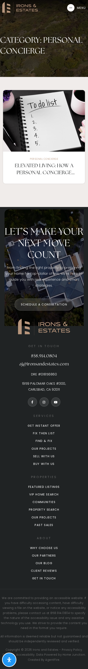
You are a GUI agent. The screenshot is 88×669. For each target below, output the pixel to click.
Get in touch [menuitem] (44, 578)
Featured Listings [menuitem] (44, 487)
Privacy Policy (72, 650)
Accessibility (25, 655)
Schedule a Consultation (44, 304)
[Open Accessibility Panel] (9, 660)
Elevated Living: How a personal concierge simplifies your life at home (44, 170)
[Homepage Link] (20, 7)
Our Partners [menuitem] (44, 555)
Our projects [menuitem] (44, 449)
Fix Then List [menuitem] (44, 433)
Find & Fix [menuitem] (44, 441)
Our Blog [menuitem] (44, 563)
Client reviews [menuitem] (44, 571)
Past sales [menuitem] (44, 525)
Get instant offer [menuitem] (44, 426)
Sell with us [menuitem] (44, 456)
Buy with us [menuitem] (44, 464)
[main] (44, 103)
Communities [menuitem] (44, 502)
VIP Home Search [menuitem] (44, 494)
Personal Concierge (44, 159)
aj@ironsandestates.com (44, 364)
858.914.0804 (44, 356)
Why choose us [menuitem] (44, 548)
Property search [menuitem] (44, 510)
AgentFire (52, 660)
